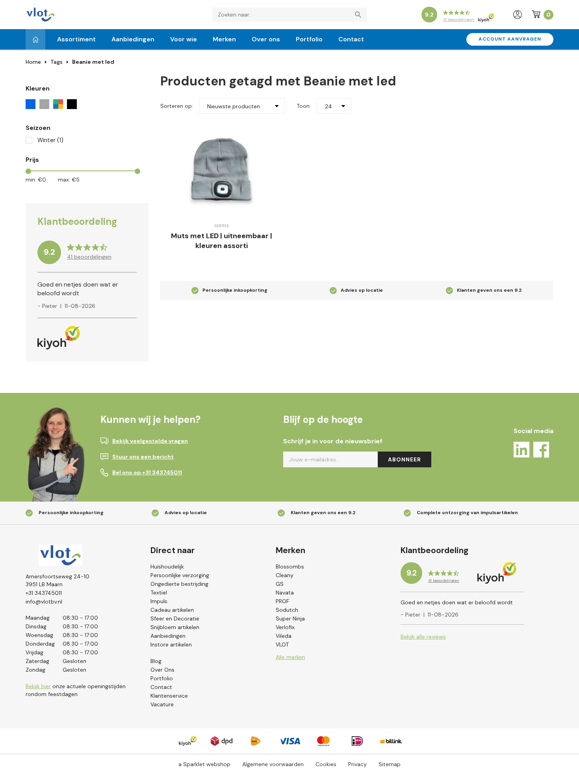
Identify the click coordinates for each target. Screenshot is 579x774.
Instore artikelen (171, 644)
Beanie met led (93, 61)
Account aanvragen (510, 39)
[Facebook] (541, 451)
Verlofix (285, 627)
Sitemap (390, 764)
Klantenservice (169, 695)
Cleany (284, 575)
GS (280, 583)
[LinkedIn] (521, 451)
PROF (282, 601)
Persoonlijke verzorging (179, 575)
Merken (224, 39)
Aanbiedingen (132, 39)
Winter (50, 140)
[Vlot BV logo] (41, 14)
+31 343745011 (44, 592)
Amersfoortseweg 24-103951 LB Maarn (57, 580)
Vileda (283, 635)
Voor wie (183, 39)
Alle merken (290, 657)
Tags (56, 61)
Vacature (162, 704)
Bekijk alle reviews (423, 636)
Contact (351, 39)
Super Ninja (290, 618)
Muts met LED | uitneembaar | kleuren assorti (221, 241)
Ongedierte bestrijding (179, 583)
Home (33, 61)
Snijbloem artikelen (174, 627)
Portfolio (309, 39)
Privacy (357, 764)
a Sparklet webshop (204, 764)
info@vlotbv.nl (44, 601)
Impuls (158, 601)
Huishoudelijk (167, 566)
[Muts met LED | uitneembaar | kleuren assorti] (221, 169)
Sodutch (287, 609)
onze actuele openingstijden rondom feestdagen (76, 690)
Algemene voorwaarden (273, 764)
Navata (285, 592)
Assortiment (76, 39)
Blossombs (290, 566)
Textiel (158, 592)
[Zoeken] (360, 14)
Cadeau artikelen (172, 609)
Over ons (266, 39)
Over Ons (162, 669)
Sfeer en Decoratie (174, 618)
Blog (155, 661)
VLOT (282, 644)
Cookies (325, 764)
